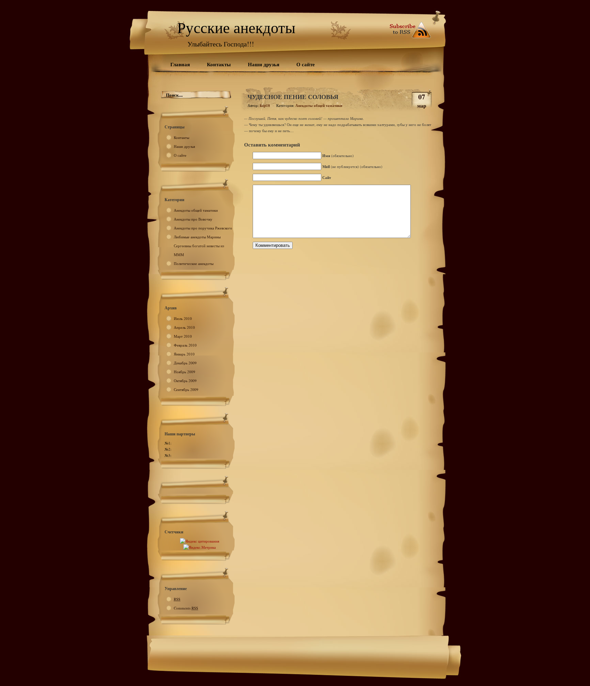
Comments (186, 608)
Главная (180, 64)
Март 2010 (183, 336)
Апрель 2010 (184, 327)
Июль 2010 (183, 318)
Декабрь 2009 (185, 362)
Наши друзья (263, 64)
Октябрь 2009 (185, 380)
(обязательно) (338, 155)
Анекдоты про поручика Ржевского (203, 227)
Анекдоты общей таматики (196, 210)
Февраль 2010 (185, 345)
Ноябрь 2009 (184, 371)
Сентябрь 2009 (186, 389)
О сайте (305, 64)
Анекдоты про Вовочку (193, 219)
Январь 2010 (184, 353)
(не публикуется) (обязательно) (352, 166)
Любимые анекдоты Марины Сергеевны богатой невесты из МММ (199, 245)
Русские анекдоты (236, 27)
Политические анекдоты (193, 263)
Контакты (219, 64)
